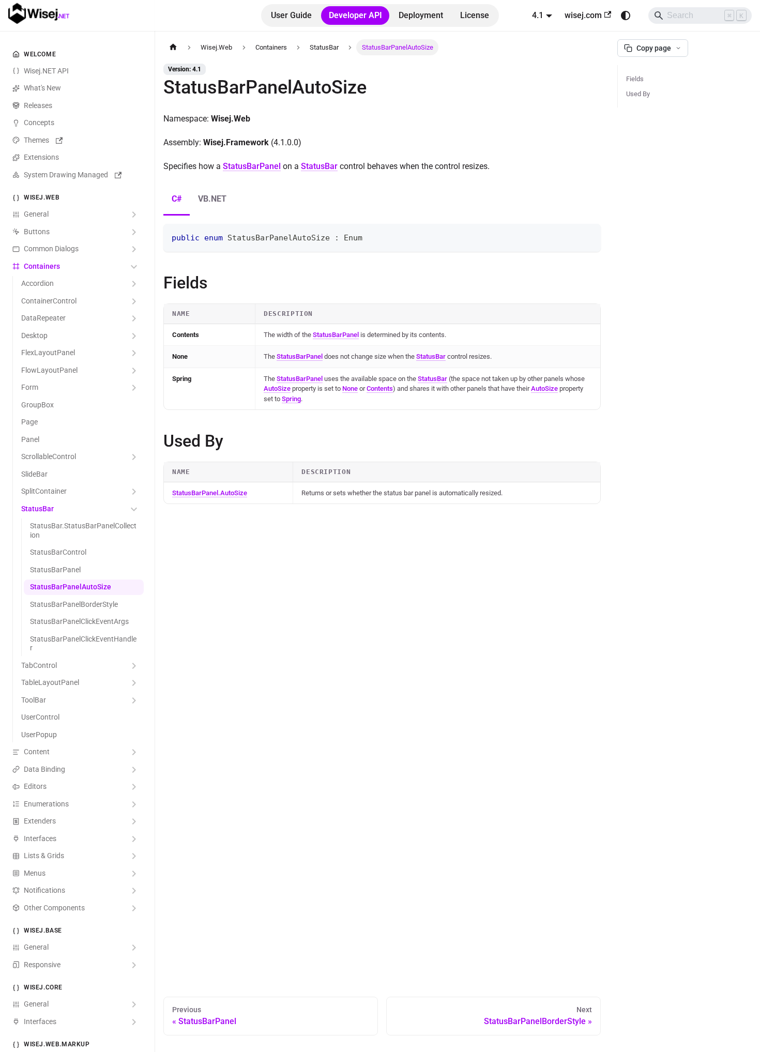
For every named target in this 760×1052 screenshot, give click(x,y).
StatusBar (319, 166)
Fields (635, 79)
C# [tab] (176, 199)
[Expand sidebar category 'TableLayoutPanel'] (134, 683)
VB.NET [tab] (212, 199)
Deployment (421, 15)
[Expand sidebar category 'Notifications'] (134, 891)
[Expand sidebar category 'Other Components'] (134, 908)
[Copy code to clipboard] (588, 236)
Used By (638, 94)
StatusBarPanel (252, 166)
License (474, 15)
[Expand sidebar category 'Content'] (134, 752)
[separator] (153, 526)
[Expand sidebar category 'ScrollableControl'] (134, 457)
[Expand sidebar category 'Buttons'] (134, 232)
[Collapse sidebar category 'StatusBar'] (134, 509)
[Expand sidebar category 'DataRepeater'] (134, 319)
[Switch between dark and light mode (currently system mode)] (625, 15)
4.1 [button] (537, 15)
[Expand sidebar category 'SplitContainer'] (134, 492)
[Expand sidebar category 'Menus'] (134, 873)
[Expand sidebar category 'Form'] (134, 388)
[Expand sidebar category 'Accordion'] (134, 284)
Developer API (355, 15)
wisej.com (583, 15)
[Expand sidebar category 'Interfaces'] (134, 839)
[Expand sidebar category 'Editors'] (134, 787)
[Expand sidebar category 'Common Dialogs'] (134, 249)
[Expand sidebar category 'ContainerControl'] (134, 301)
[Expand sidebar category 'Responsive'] (134, 965)
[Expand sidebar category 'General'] (134, 215)
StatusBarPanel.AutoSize (209, 493)
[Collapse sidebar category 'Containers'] (134, 267)
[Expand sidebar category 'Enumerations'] (134, 804)
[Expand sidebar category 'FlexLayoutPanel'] (134, 353)
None (350, 388)
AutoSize (277, 388)
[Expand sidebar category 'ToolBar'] (134, 700)
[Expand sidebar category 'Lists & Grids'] (134, 856)
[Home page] (173, 47)
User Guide (291, 15)
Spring (291, 399)
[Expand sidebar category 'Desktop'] (134, 336)
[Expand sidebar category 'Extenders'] (134, 822)
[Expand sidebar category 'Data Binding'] (134, 769)
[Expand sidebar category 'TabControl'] (134, 666)
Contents (380, 388)
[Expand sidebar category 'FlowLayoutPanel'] (134, 370)
